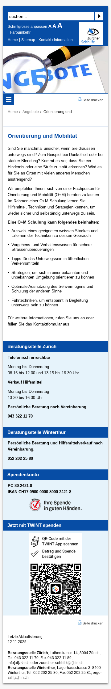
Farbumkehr (20, 32)
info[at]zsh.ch (19, 663)
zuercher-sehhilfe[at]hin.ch (61, 663)
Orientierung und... (59, 112)
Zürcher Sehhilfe (91, 33)
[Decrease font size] (50, 26)
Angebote (31, 112)
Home (13, 40)
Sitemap (28, 40)
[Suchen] (98, 16)
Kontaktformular (47, 324)
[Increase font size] (59, 26)
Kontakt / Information (56, 40)
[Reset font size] (54, 26)
